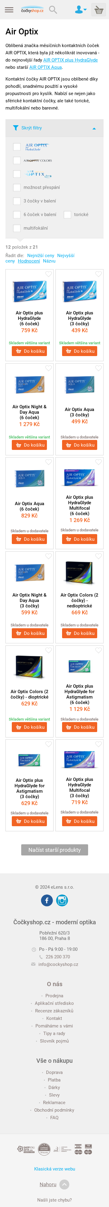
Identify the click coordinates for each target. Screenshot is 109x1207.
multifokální (36, 228)
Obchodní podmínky (54, 1110)
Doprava (54, 1072)
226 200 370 (58, 957)
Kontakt (54, 1018)
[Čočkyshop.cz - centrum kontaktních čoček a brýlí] (32, 9)
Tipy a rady (54, 1033)
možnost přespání (42, 187)
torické (81, 214)
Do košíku (34, 351)
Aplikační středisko (54, 1003)
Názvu (49, 261)
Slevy (54, 1095)
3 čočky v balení (40, 201)
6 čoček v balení (40, 214)
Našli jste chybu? (54, 1200)
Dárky (54, 1087)
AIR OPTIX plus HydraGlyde (70, 60)
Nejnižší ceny (40, 255)
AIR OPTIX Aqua (45, 67)
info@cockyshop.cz (58, 964)
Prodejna (54, 995)
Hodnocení (29, 261)
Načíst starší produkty (54, 850)
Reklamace (54, 1102)
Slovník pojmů (54, 1041)
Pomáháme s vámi (54, 1026)
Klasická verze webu (54, 1169)
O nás (54, 984)
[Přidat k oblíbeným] (48, 274)
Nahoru (48, 1184)
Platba (54, 1080)
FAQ (54, 1117)
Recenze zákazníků (54, 1011)
